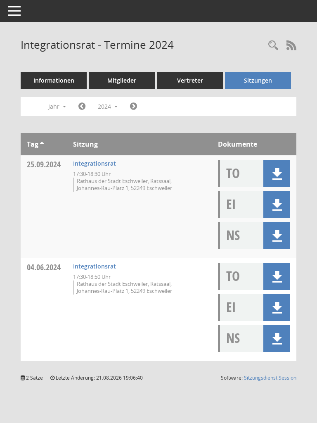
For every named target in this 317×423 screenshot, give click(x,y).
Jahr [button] (54, 106)
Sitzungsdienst (270, 377)
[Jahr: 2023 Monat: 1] (82, 106)
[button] (276, 173)
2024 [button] (105, 106)
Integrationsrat (94, 163)
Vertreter (190, 80)
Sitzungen (258, 80)
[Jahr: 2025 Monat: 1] (133, 106)
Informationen (53, 80)
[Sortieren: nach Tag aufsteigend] (42, 144)
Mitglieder (121, 80)
